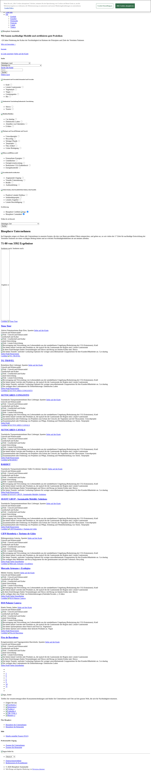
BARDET (5, 464)
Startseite (3, 49)
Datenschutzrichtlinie (13, 761)
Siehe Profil (5, 354)
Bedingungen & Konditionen (16, 763)
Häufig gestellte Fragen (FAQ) (17, 736)
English (13, 17)
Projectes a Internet (38, 769)
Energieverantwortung (14, 163)
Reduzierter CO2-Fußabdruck (17, 165)
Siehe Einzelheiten (17, 562)
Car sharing (10, 119)
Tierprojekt (10, 143)
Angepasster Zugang (14, 178)
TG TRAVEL (7, 360)
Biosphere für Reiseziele (15, 727)
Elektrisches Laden (13, 122)
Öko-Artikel (10, 146)
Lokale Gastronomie (13, 87)
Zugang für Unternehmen (15, 745)
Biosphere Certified (13, 212)
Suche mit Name (7, 68)
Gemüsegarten (11, 94)
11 (6, 686)
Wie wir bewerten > (8, 44)
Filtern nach (5, 75)
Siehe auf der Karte (21, 54)
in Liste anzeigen (7, 54)
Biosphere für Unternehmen (16, 725)
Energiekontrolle (12, 168)
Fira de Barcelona (9, 637)
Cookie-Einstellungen (104, 6)
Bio (7, 97)
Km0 (8, 85)
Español (13, 19)
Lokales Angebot (12, 200)
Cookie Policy (9, 8)
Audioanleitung (12, 185)
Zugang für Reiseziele (14, 747)
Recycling (10, 139)
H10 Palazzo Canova (11, 603)
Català (12, 25)
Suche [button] (3, 58)
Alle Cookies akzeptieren (125, 6)
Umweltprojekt (11, 136)
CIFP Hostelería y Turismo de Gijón (18, 533)
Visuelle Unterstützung (14, 180)
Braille (8, 183)
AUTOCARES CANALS (13, 430)
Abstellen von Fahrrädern (15, 124)
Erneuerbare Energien (14, 158)
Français (13, 23)
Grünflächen (10, 161)
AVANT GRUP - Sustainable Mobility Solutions (24, 499)
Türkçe (13, 27)
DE (7, 14)
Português (14, 21)
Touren (8, 109)
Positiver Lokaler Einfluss (15, 195)
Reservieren (14, 354)
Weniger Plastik (12, 141)
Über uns (9, 12)
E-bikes (9, 126)
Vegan (8, 92)
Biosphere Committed (14, 214)
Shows (8, 107)
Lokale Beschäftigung (14, 202)
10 (7, 684)
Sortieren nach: (6, 248)
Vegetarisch (10, 89)
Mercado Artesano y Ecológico (15, 568)
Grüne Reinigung (12, 148)
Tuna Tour (6, 326)
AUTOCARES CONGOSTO (15, 395)
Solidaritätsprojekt (13, 197)
